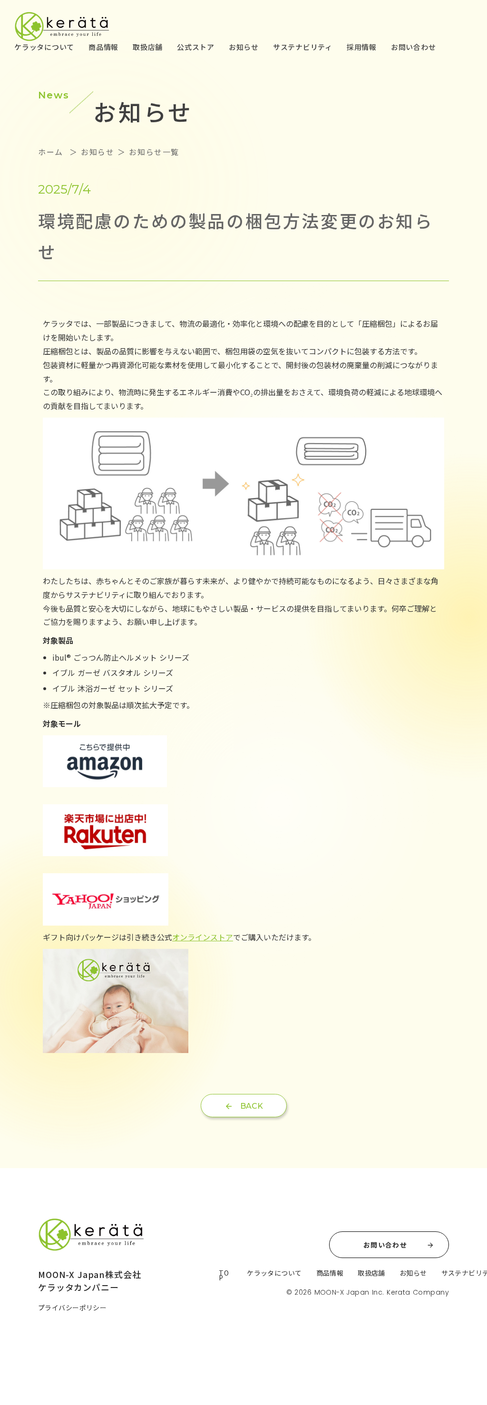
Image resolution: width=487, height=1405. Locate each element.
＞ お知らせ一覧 (147, 151)
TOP (224, 1275)
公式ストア (195, 46)
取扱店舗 (148, 46)
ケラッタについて (44, 46)
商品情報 (103, 46)
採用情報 (362, 46)
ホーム (52, 151)
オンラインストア (202, 937)
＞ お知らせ (90, 151)
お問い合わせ (413, 46)
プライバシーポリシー (72, 1307)
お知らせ (244, 46)
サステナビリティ (302, 46)
